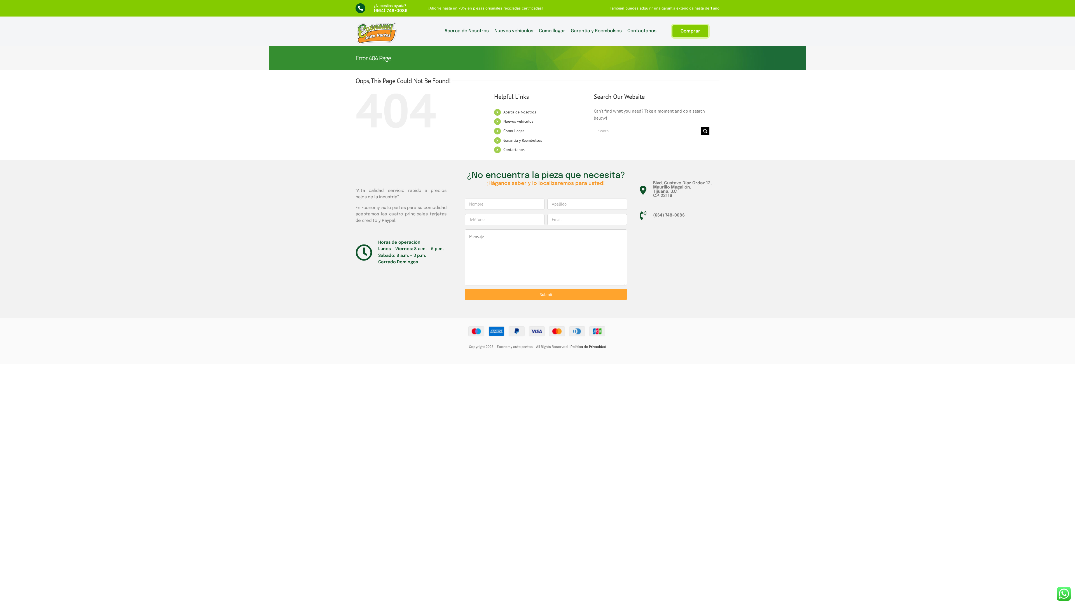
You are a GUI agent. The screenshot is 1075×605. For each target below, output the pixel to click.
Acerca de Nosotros (519, 112)
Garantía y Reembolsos (522, 140)
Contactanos (514, 149)
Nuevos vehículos (518, 121)
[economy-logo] (377, 24)
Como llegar (513, 130)
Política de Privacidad (588, 347)
